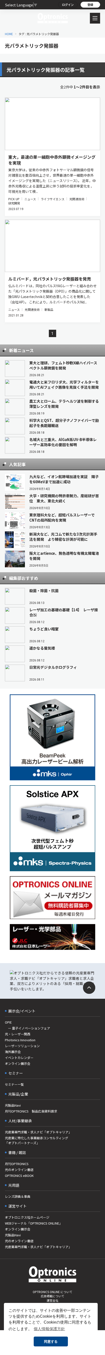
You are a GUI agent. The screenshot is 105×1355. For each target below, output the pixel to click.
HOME (9, 34)
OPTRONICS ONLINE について (52, 1292)
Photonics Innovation (20, 1040)
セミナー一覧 (14, 1084)
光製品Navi (13, 1105)
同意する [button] (51, 1341)
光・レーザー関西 (17, 1034)
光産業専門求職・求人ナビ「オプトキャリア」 (38, 1132)
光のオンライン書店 (19, 1169)
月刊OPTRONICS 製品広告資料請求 (31, 1111)
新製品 (48, 309)
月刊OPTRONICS (17, 1163)
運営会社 (52, 1300)
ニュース (30, 199)
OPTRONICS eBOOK (19, 1175)
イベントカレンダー (19, 1057)
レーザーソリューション (22, 1045)
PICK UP (14, 199)
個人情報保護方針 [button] (49, 1329)
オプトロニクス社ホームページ (27, 1217)
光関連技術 (76, 199)
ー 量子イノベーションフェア (27, 1028)
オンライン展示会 (17, 1063)
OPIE (8, 1022)
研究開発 (14, 203)
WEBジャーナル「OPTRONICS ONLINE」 (33, 1223)
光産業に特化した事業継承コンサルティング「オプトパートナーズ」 (36, 1140)
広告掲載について (52, 1296)
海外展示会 (13, 1051)
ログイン (68, 4)
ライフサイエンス (52, 199)
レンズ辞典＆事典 (17, 1196)
